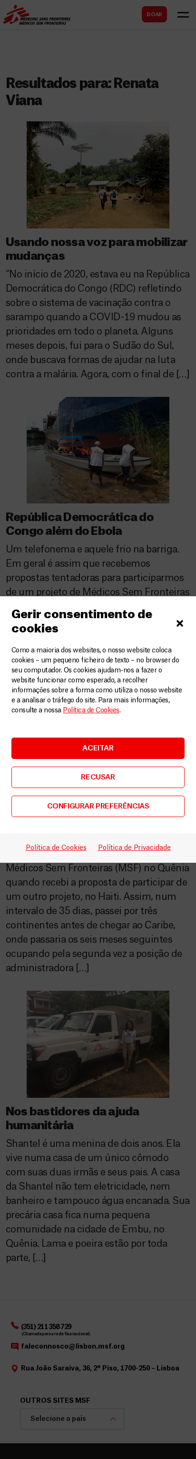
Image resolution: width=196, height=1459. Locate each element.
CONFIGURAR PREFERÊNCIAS (98, 806)
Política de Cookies (91, 710)
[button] (180, 622)
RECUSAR (98, 777)
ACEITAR (97, 748)
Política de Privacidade (134, 848)
